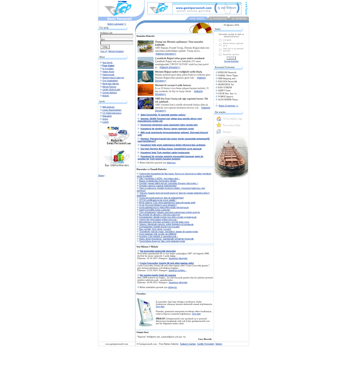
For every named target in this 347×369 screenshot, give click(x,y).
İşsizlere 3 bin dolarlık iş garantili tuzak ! (158, 236)
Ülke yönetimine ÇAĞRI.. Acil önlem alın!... (159, 178)
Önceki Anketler (231, 61)
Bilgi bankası (108, 107)
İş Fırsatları (108, 68)
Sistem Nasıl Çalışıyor (113, 77)
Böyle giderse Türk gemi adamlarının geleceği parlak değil (167, 202)
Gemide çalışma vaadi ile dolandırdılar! (158, 185)
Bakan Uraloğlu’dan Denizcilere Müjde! (158, 181)
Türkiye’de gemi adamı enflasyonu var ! (158, 219)
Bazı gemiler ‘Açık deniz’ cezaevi (155, 229)
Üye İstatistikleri (110, 80)
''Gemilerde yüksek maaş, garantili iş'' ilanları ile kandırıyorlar (168, 231)
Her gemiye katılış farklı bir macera (158, 275)
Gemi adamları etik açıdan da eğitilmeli (157, 234)
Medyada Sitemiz (110, 83)
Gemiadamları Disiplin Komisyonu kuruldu (159, 227)
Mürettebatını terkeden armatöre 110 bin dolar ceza (164, 222)
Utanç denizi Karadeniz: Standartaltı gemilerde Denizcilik (166, 239)
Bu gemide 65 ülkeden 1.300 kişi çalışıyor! (159, 214)
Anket (105, 119)
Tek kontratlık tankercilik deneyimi (158, 251)
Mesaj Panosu (109, 86)
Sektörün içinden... (177, 270)
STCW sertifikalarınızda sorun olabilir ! (157, 200)
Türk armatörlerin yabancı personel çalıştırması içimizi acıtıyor (169, 212)
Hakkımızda (108, 74)
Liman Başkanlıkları (111, 110)
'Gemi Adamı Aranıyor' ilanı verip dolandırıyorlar (162, 241)
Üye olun (160, 306)
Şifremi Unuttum (116, 51)
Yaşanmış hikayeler (178, 258)
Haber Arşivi (108, 71)
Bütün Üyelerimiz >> (228, 106)
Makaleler (107, 116)
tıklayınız (171, 162)
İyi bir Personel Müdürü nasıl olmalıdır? (158, 205)
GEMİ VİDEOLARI (111, 89)
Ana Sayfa (107, 62)
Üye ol (103, 51)
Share (101, 175)
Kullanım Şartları (188, 344)
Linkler (105, 122)
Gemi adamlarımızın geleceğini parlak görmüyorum (164, 207)
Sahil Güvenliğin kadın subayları (154, 210)
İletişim (105, 95)
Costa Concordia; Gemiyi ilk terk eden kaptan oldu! (167, 263)
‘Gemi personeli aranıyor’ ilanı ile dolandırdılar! (161, 198)
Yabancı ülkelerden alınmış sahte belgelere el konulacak (166, 224)
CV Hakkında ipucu (111, 113)
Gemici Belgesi (109, 92)
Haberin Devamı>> (166, 53)
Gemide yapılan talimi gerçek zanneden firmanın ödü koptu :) (168, 183)
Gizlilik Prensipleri (205, 344)
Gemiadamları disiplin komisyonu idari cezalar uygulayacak (168, 217)
